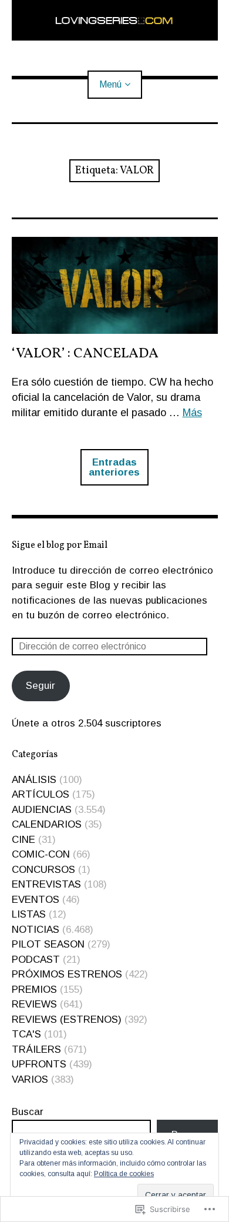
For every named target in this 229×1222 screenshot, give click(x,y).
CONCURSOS (43, 869)
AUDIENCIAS (42, 809)
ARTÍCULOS (40, 794)
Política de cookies (124, 1174)
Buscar (27, 1111)
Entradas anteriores (114, 467)
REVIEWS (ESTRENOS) (67, 1019)
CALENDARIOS (47, 824)
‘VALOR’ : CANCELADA (85, 354)
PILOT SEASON (48, 944)
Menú (110, 84)
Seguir (40, 685)
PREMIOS (34, 989)
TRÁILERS (36, 1049)
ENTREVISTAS (46, 884)
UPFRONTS (39, 1064)
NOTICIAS (35, 929)
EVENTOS (35, 899)
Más (192, 413)
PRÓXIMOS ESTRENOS (67, 974)
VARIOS (30, 1079)
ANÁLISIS (34, 779)
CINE (23, 839)
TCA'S (26, 1034)
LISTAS (29, 914)
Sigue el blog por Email (59, 545)
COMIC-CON (41, 854)
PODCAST (36, 959)
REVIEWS (34, 1004)
